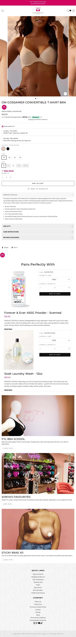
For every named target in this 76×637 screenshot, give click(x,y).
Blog (38, 615)
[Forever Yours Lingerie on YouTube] (39, 623)
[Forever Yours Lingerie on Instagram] (34, 623)
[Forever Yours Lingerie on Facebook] (37, 623)
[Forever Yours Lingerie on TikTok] (42, 623)
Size (3, 154)
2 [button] (37, 98)
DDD (25, 165)
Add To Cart (55, 294)
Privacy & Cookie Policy (38, 607)
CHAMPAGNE (3, 149)
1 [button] (35, 98)
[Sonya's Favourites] (38, 473)
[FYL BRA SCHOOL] (38, 415)
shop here (7, 504)
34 (15, 157)
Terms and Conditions (38, 618)
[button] (8, 170)
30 (4, 157)
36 (20, 157)
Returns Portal (38, 574)
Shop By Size (38, 582)
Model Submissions (38, 593)
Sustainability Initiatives (38, 620)
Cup (3, 162)
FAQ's (38, 585)
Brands (38, 612)
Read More (8, 329)
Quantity (5, 173)
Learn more (8, 559)
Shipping (31, 119)
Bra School (38, 587)
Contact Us (38, 604)
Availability (9, 126)
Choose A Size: (45, 275)
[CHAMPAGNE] (8, 151)
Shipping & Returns (38, 577)
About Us (38, 601)
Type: (41, 272)
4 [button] (40, 98)
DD (19, 165)
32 (9, 157)
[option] (38, 2)
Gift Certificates (38, 579)
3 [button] (39, 98)
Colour (10, 145)
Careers (38, 609)
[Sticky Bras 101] (38, 529)
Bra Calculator (38, 590)
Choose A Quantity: (47, 283)
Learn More (8, 448)
